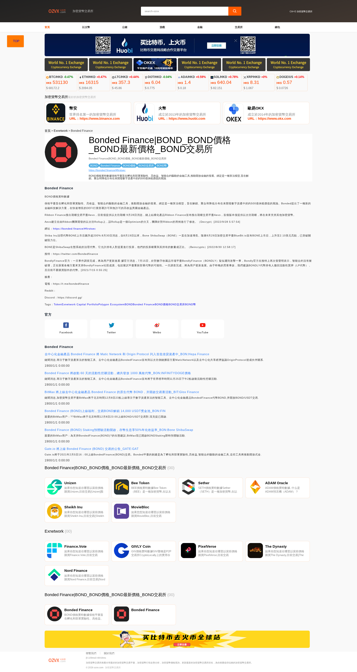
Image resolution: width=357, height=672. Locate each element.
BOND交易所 (176, 304)
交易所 (239, 27)
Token (58, 304)
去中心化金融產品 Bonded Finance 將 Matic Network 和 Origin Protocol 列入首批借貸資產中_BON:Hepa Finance (127, 354)
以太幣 (86, 27)
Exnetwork (61, 130)
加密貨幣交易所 (113, 667)
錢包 (277, 27)
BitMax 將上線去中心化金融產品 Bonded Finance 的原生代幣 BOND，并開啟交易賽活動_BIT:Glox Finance (122, 392)
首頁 (47, 27)
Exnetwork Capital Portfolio (80, 304)
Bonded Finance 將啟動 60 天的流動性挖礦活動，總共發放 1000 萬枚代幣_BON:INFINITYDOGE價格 (118, 373)
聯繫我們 (91, 653)
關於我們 (109, 653)
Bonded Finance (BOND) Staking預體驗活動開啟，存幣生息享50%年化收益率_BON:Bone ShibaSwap (119, 429)
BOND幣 (190, 304)
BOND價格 (161, 304)
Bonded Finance (144, 304)
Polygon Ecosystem (111, 304)
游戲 (162, 27)
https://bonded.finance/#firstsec (107, 170)
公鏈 (124, 27)
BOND (129, 304)
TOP (16, 41)
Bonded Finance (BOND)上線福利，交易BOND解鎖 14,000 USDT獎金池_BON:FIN (105, 411)
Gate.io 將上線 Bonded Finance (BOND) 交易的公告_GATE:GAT (92, 448)
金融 (199, 27)
